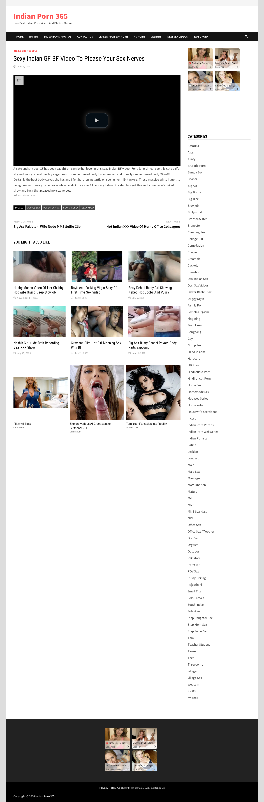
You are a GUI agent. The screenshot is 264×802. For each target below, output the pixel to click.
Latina (192, 445)
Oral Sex (193, 538)
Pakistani (194, 558)
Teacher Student (199, 644)
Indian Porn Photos (57, 36)
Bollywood (195, 212)
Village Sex (195, 678)
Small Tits (194, 591)
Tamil (191, 638)
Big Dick (193, 199)
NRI (190, 518)
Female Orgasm (198, 312)
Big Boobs (19, 50)
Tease (192, 651)
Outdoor (193, 551)
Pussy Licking (197, 578)
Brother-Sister (197, 219)
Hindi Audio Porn (199, 372)
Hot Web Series (198, 398)
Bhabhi (33, 36)
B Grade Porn (197, 166)
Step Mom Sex (197, 624)
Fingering (194, 319)
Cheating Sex (196, 232)
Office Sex (194, 525)
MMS (191, 505)
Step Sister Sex (198, 631)
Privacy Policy (107, 787)
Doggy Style (196, 299)
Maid (191, 465)
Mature (192, 491)
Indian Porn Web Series (203, 432)
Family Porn (195, 305)
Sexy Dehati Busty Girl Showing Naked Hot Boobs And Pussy (150, 290)
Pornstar (194, 565)
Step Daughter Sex (200, 618)
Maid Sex (194, 471)
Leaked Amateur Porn (113, 36)
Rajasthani (195, 585)
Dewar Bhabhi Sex (200, 292)
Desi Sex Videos (177, 36)
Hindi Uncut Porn (199, 378)
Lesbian (193, 452)
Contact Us (85, 36)
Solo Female (196, 598)
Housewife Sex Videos (202, 412)
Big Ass (193, 186)
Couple (32, 50)
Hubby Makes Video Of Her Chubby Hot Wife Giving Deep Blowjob (38, 290)
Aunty (191, 159)
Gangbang (194, 332)
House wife (195, 405)
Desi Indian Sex (198, 279)
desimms (156, 36)
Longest (193, 458)
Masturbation (197, 485)
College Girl (195, 239)
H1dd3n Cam (196, 352)
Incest (192, 418)
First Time (195, 325)
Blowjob (193, 205)
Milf (190, 498)
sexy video (88, 207)
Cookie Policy (125, 787)
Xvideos (193, 698)
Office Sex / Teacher (201, 531)
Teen (191, 658)
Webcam (193, 684)
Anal (190, 152)
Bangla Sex (195, 172)
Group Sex (194, 345)
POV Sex (193, 571)
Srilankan (194, 611)
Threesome (195, 664)
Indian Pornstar (198, 438)
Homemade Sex (198, 392)
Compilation (196, 245)
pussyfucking (51, 207)
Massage (194, 478)
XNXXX (192, 691)
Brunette (194, 225)
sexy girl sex (70, 207)
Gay (190, 338)
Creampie (194, 259)
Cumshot (194, 272)
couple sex (33, 207)
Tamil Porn (201, 36)
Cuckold (193, 265)
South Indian (196, 604)
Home (20, 36)
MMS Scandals (197, 511)
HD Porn (139, 36)
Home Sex (194, 385)
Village (192, 671)
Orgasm (193, 545)
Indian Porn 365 (40, 16)
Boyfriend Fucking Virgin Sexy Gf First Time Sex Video (94, 290)
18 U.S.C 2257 (142, 787)
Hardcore (194, 358)
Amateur (193, 146)
